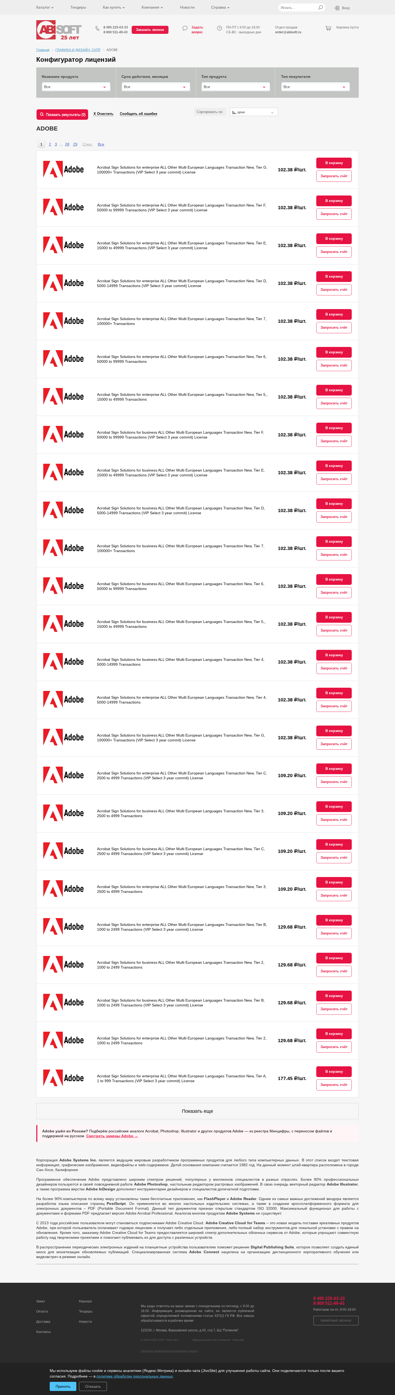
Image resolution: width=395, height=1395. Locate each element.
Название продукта (60, 76)
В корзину (334, 163)
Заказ (40, 1301)
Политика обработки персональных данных (169, 1350)
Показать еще (197, 1111)
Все (101, 144)
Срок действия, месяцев (144, 76)
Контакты (43, 1332)
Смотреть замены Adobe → (112, 1136)
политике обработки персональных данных (134, 1376)
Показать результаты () (65, 115)
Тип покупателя (295, 76)
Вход (346, 8)
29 (75, 144)
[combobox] (76, 87)
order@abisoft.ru (288, 32)
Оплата (42, 1311)
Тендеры (78, 7)
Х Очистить (103, 114)
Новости (187, 7)
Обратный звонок (336, 1320)
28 (67, 144)
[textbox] (254, 112)
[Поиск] (320, 7)
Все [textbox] (47, 87)
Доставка (43, 1322)
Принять (63, 1386)
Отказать (93, 1386)
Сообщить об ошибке (138, 114)
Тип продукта (214, 76)
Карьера (85, 1301)
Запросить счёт (334, 176)
